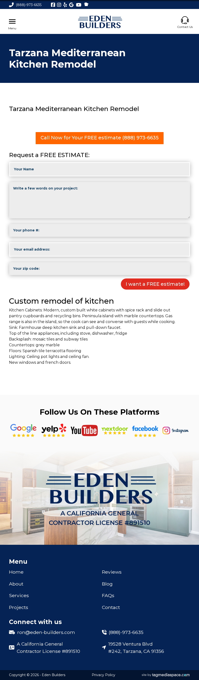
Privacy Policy (103, 675)
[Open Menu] (12, 21)
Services (19, 595)
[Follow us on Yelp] (53, 430)
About (16, 584)
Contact (111, 607)
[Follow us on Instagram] (175, 430)
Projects (18, 607)
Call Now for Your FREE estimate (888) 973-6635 (100, 138)
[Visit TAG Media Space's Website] (165, 675)
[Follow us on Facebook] (145, 430)
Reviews (112, 572)
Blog (107, 584)
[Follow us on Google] (23, 430)
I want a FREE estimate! (155, 284)
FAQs (108, 595)
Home (16, 572)
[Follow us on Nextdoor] (84, 430)
